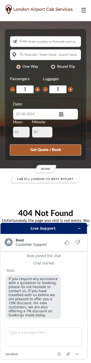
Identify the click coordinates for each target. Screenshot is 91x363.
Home (45, 168)
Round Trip (66, 67)
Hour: (18, 122)
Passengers (20, 79)
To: (22, 54)
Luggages (51, 79)
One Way (30, 67)
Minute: (39, 122)
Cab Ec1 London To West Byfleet (45, 178)
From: (24, 41)
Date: (17, 104)
